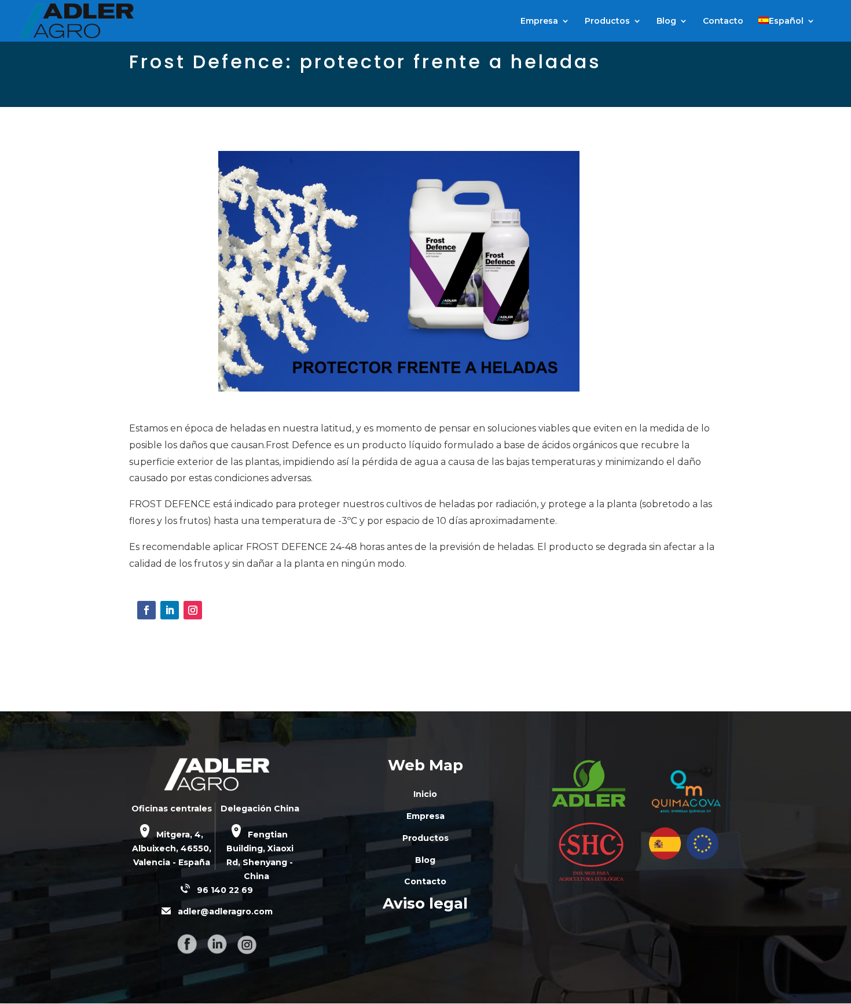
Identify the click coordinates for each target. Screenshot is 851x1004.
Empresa (539, 21)
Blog (666, 21)
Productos (607, 21)
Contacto (723, 21)
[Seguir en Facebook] (146, 610)
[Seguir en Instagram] (193, 610)
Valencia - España (171, 862)
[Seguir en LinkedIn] (169, 610)
